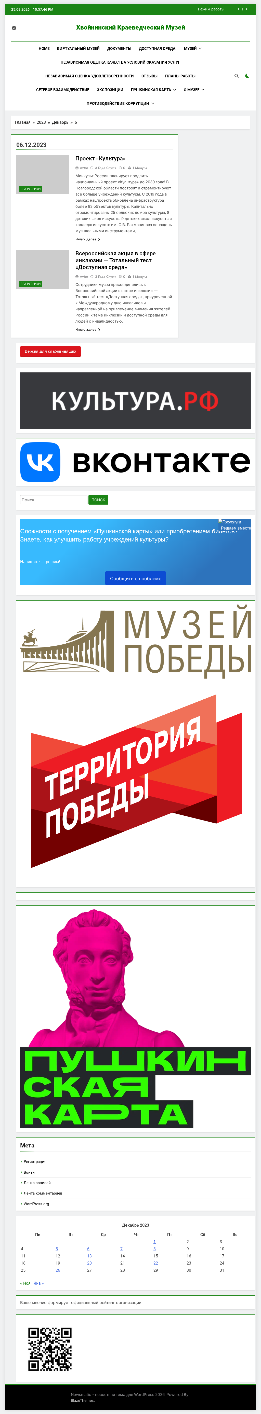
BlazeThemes (82, 1400)
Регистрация (35, 1161)
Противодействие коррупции (118, 103)
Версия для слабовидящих (50, 351)
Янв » (39, 1283)
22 (155, 1263)
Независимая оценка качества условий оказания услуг (120, 62)
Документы (119, 48)
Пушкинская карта (151, 90)
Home (44, 48)
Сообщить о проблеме (135, 578)
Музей (190, 48)
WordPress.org (36, 1204)
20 (89, 1263)
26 (58, 1270)
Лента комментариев (43, 1193)
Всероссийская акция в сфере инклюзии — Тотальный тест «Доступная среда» (115, 260)
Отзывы (149, 76)
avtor (84, 167)
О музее (191, 90)
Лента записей (37, 1183)
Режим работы (211, 9)
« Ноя (25, 1283)
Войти (29, 1172)
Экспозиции (110, 90)
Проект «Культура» (100, 158)
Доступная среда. (157, 48)
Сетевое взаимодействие (62, 90)
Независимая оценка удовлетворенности (89, 76)
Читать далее (86, 239)
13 (89, 1256)
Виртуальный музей (78, 48)
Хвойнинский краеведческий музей (130, 27)
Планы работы (180, 76)
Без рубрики (31, 189)
